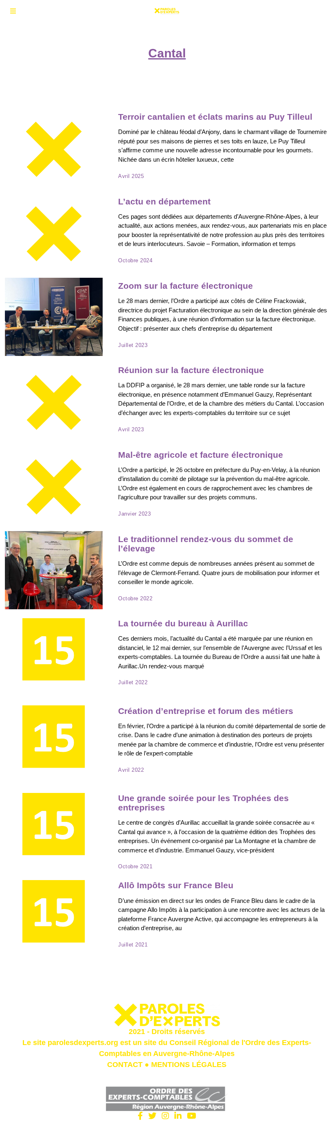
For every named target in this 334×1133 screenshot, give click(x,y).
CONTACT (125, 1065)
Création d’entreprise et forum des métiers (205, 711)
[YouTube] (191, 1116)
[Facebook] (140, 1116)
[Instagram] (165, 1116)
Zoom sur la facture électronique (185, 285)
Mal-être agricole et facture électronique (200, 454)
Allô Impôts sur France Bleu (175, 885)
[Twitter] (152, 1116)
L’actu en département (164, 201)
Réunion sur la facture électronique (191, 370)
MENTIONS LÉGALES (188, 1065)
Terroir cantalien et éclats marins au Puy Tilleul (215, 116)
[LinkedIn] (178, 1116)
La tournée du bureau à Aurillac (183, 623)
